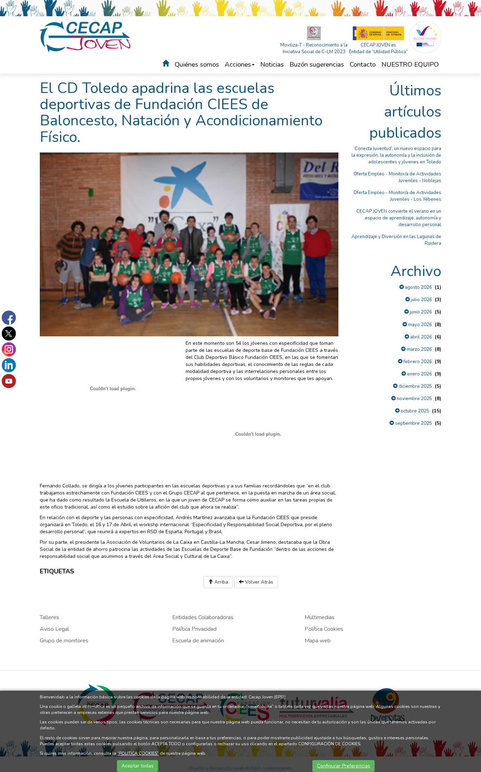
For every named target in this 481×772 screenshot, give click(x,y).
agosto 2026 (418, 287)
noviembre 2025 (414, 399)
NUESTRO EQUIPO (410, 64)
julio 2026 (421, 300)
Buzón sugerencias (316, 64)
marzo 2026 (419, 349)
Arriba (220, 582)
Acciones (238, 64)
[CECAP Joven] (85, 36)
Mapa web (318, 641)
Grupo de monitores (64, 641)
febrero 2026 (417, 362)
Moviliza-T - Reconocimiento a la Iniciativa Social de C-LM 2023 (314, 48)
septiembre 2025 (413, 423)
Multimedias (320, 617)
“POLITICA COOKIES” (138, 753)
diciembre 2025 (415, 386)
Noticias (272, 64)
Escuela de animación (198, 641)
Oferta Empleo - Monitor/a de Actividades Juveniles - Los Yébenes (397, 196)
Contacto (363, 64)
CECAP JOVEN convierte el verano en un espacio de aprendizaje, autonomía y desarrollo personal (398, 218)
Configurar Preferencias (343, 765)
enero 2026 (419, 374)
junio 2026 (420, 312)
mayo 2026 (419, 325)
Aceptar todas (137, 765)
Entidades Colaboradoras (202, 617)
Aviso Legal (54, 629)
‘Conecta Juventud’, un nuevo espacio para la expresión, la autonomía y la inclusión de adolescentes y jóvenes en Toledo (396, 155)
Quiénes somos (197, 64)
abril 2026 (420, 337)
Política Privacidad (194, 629)
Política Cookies (324, 629)
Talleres (49, 617)
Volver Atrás (258, 582)
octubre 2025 (414, 411)
